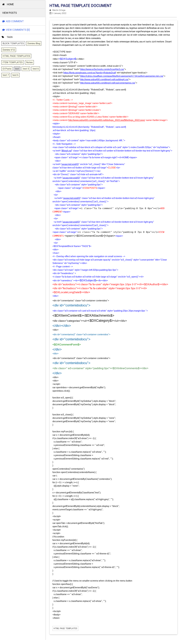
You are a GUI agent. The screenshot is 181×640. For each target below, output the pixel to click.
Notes (29, 62)
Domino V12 (9, 49)
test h (15, 75)
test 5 (26, 68)
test (17, 68)
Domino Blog (33, 43)
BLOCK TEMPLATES (13, 43)
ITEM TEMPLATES (13, 62)
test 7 (6, 75)
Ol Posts (7, 68)
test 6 (36, 68)
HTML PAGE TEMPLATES (16, 56)
